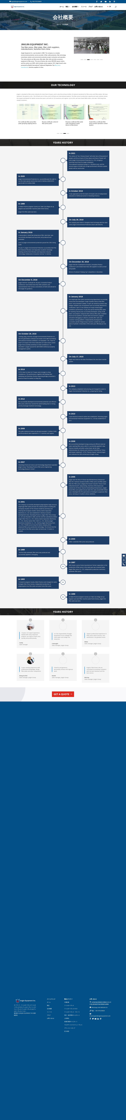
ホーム (62, 6)
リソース (84, 6)
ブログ (90, 6)
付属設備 (66, 1002)
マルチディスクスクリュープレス (73, 1025)
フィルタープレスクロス (70, 1008)
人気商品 (66, 1018)
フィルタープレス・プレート (72, 1012)
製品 (67, 6)
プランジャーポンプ (69, 1028)
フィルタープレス (69, 1005)
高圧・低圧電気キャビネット (72, 1015)
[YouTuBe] (105, 2)
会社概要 (74, 6)
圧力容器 (66, 1031)
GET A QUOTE (61, 694)
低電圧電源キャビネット (70, 1021)
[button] (82, 59)
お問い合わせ (98, 6)
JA (110, 6)
